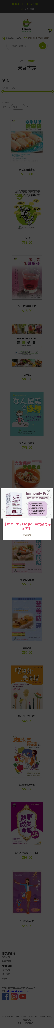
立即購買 (27, 535)
